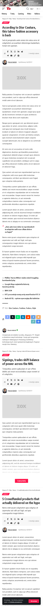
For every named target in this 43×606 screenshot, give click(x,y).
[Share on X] (11, 51)
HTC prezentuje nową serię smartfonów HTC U (22, 294)
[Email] (11, 55)
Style (34, 308)
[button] (34, 601)
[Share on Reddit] (22, 51)
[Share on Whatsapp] (15, 51)
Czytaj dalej (21, 481)
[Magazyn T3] (8, 8)
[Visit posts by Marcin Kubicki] (4, 62)
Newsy (5, 22)
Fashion (22, 308)
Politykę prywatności (16, 602)
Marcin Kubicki (12, 62)
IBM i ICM (8, 290)
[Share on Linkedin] (18, 51)
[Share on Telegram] (7, 55)
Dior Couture (13, 308)
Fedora (28, 308)
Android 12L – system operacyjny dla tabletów (22, 298)
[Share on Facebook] (7, 51)
